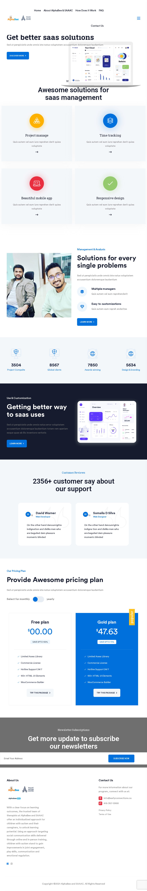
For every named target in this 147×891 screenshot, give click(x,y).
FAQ (101, 10)
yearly (50, 599)
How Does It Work (86, 10)
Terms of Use (105, 814)
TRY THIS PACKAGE (39, 693)
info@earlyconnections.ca (117, 798)
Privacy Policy (105, 810)
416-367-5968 (111, 803)
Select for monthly (18, 599)
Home (37, 10)
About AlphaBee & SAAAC (58, 10)
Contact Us (97, 26)
